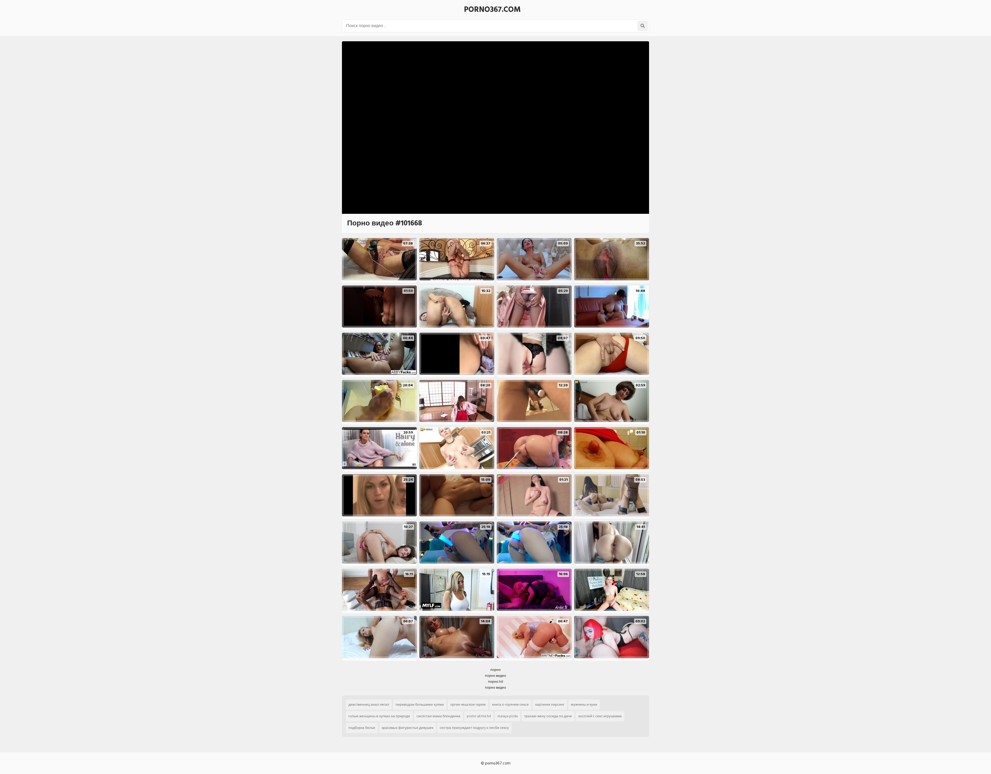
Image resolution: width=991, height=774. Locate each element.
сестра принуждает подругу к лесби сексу (474, 728)
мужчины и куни (584, 704)
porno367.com (492, 9)
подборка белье (361, 728)
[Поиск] (642, 26)
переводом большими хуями (420, 704)
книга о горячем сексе (510, 704)
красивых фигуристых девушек (407, 728)
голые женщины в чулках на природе (379, 716)
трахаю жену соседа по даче (548, 716)
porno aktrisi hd (479, 716)
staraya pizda (507, 716)
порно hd (495, 682)
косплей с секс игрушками (600, 716)
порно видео (495, 676)
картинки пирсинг (549, 704)
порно (495, 670)
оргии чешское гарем (468, 704)
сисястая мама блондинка (438, 716)
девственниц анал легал (368, 704)
